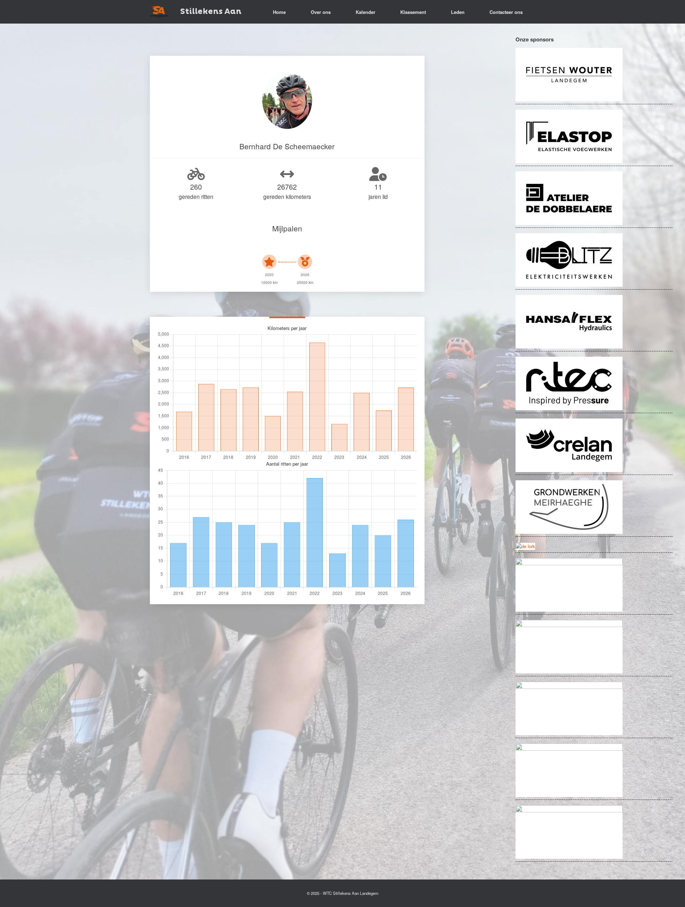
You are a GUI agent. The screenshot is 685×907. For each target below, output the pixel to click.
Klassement (413, 12)
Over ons (321, 12)
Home (279, 12)
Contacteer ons (506, 12)
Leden (458, 12)
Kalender (365, 12)
